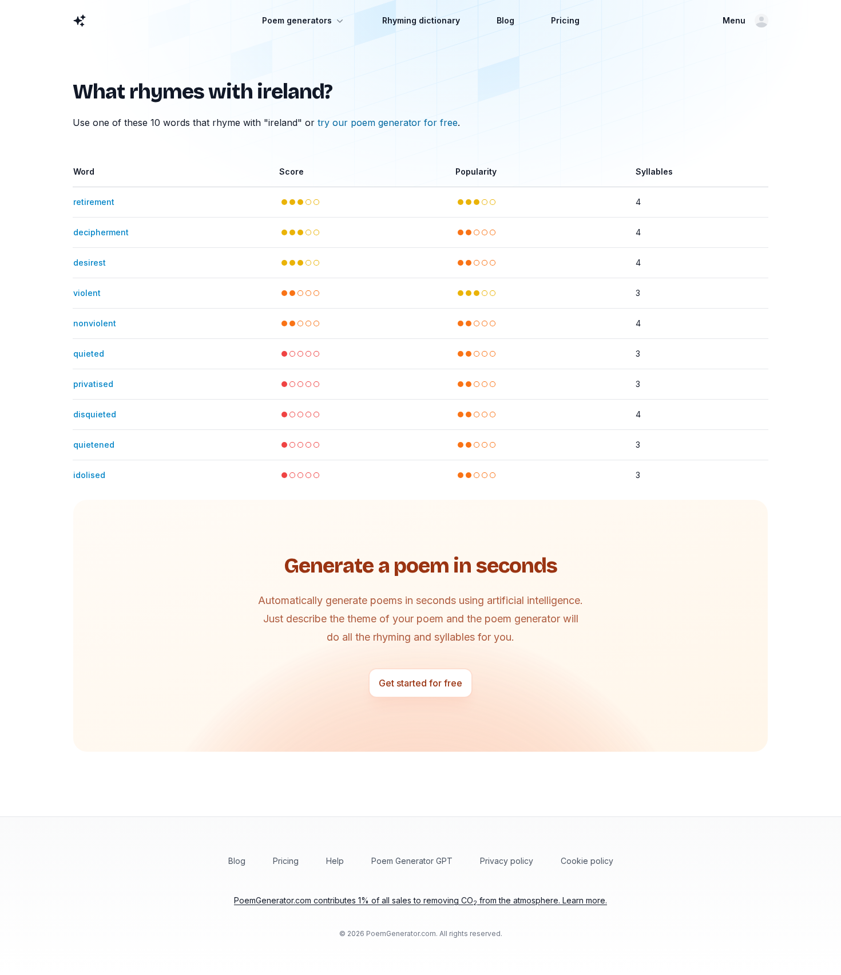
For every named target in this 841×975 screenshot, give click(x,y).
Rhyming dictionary (421, 20)
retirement (93, 202)
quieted (88, 353)
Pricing (565, 20)
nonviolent (94, 323)
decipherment (101, 232)
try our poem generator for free (388, 122)
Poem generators (297, 20)
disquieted (94, 414)
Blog (505, 20)
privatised (93, 384)
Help (335, 861)
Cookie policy (587, 861)
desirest (89, 262)
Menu (734, 20)
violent (87, 293)
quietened (93, 444)
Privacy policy (506, 861)
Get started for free (420, 683)
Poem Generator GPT (412, 861)
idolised (89, 475)
